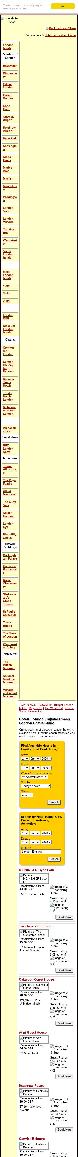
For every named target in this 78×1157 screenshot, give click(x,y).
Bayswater (10, 65)
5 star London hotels (8, 275)
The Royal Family (9, 482)
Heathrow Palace (31, 1085)
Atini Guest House (33, 1032)
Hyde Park (10, 138)
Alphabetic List (9, 429)
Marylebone (10, 187)
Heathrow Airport (9, 129)
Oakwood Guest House (36, 979)
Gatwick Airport (8, 118)
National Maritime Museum (9, 679)
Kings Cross (7, 158)
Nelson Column (8, 514)
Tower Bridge (7, 624)
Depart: (25, 764)
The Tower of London (10, 635)
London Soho (8, 209)
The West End (9, 231)
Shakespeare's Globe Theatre (9, 599)
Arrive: (25, 755)
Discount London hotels (9, 329)
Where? (26, 847)
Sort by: (26, 782)
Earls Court (6, 107)
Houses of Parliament (10, 569)
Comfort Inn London (8, 351)
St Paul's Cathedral (9, 613)
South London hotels (8, 254)
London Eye (8, 525)
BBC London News (8, 449)
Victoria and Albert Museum (10, 693)
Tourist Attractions (9, 469)
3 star (6, 293)
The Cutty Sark (9, 503)
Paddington (10, 198)
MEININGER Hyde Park (36, 870)
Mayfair (8, 178)
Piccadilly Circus (9, 536)
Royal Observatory (10, 583)
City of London (8, 86)
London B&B (8, 316)
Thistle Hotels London (8, 396)
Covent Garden (8, 96)
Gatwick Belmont (32, 1139)
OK (62, 6)
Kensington (10, 147)
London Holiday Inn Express (8, 366)
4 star (6, 285)
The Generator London (36, 926)
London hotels (8, 46)
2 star (6, 301)
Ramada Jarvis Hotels (8, 382)
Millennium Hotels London (9, 410)
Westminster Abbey (10, 646)
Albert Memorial (9, 493)
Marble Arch (7, 169)
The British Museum (9, 665)
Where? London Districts (36, 773)
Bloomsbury (10, 75)
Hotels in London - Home (60, 35)
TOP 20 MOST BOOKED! (35, 705)
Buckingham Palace (10, 557)
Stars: (25, 791)
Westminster (10, 242)
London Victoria (8, 220)
